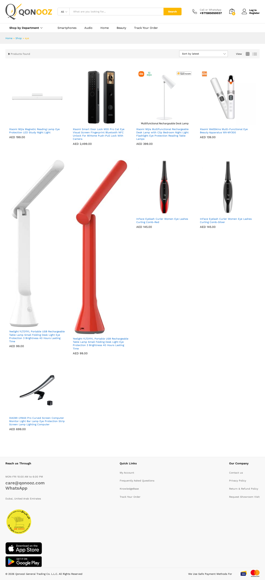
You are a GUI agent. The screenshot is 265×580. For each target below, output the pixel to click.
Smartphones (67, 27)
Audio (88, 27)
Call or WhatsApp (210, 9)
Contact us (236, 472)
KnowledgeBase (129, 488)
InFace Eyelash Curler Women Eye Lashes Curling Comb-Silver (226, 220)
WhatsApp (16, 488)
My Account (127, 472)
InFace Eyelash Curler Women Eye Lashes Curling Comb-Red (162, 220)
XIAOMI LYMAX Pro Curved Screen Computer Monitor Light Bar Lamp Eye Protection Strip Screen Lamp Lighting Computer (37, 421)
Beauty (121, 27)
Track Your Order (146, 27)
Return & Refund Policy (243, 488)
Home (104, 27)
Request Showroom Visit (244, 496)
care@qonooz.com (25, 482)
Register (254, 13)
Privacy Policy (237, 480)
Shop (19, 38)
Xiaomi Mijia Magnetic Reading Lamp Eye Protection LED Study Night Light (34, 131)
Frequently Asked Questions (137, 480)
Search (172, 11)
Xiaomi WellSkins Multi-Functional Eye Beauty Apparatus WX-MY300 (224, 131)
